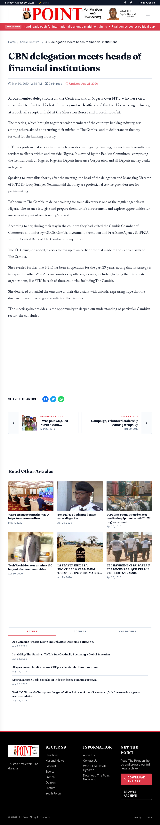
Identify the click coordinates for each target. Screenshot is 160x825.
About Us (89, 755)
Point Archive (147, 2)
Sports (50, 771)
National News (55, 760)
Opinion (51, 782)
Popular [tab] (80, 631)
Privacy (137, 817)
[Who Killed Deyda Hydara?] (123, 14)
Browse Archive (130, 793)
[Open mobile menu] (148, 14)
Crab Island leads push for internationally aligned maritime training (54, 26)
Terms (148, 817)
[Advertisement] (80, 356)
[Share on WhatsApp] (61, 399)
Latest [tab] (32, 631)
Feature (50, 788)
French (50, 777)
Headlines (52, 755)
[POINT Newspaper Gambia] (125, 2)
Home (12, 42)
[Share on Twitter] (53, 399)
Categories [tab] (127, 631)
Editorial (51, 766)
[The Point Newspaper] (131, 2)
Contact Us (90, 760)
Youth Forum (53, 793)
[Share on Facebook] (45, 399)
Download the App (136, 779)
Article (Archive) (30, 42)
